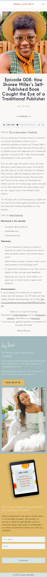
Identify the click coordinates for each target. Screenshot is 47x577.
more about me (13, 382)
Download (32, 132)
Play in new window (17, 132)
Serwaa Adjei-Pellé (23, 4)
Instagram (35, 318)
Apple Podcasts (16, 215)
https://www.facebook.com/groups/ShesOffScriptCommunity (23, 302)
